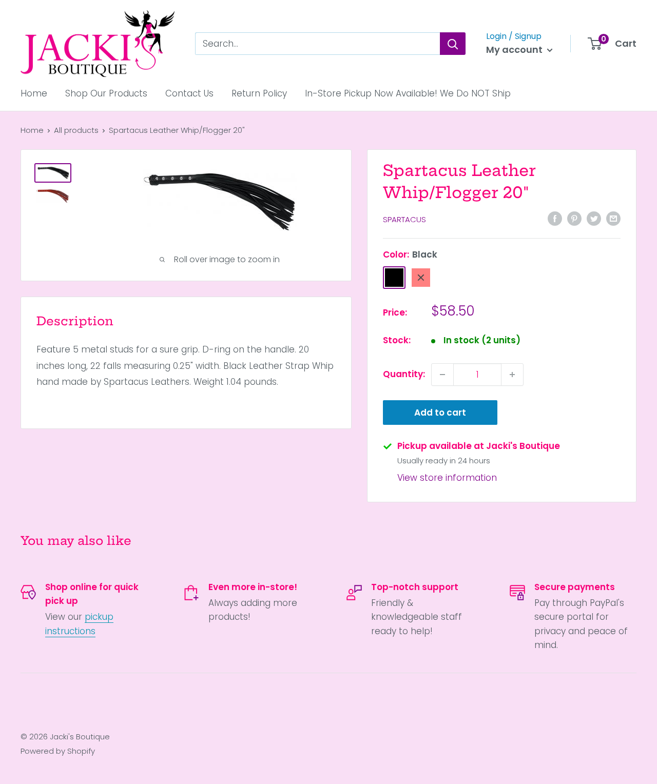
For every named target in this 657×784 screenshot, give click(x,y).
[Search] (453, 43)
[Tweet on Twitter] (594, 218)
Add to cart (440, 412)
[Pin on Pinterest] (574, 218)
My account (515, 49)
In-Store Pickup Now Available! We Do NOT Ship (408, 93)
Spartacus (404, 219)
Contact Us (189, 93)
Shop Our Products (106, 93)
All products (76, 130)
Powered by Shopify (58, 751)
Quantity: (404, 374)
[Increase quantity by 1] (512, 374)
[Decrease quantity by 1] (442, 374)
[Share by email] (613, 218)
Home (34, 93)
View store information (447, 478)
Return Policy (259, 93)
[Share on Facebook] (555, 218)
